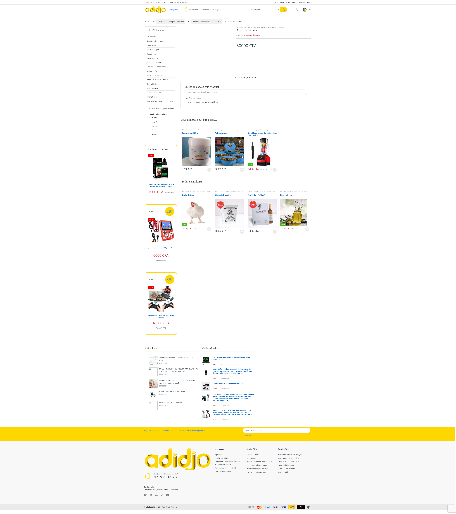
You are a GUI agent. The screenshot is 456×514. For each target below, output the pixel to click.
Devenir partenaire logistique (258, 469)
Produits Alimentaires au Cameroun (207, 21)
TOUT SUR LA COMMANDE (288, 461)
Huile (282, 192)
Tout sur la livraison (286, 465)
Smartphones (152, 97)
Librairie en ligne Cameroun (158, 67)
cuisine (246, 27)
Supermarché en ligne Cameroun (171, 21)
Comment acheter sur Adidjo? (290, 454)
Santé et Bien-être (194, 130)
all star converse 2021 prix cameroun (173, 391)
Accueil (147, 21)
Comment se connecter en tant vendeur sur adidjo (176, 359)
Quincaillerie (152, 84)
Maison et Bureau (154, 71)
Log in (189, 102)
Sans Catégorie (220, 130)
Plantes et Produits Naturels (158, 80)
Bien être (185, 130)
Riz (153, 130)
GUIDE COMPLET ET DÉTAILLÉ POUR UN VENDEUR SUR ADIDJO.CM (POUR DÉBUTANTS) (178, 370)
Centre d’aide (283, 472)
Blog (274, 2)
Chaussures (151, 45)
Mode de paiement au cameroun (259, 461)
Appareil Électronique (262, 130)
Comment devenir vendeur (288, 458)
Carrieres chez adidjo (223, 471)
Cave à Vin (223, 192)
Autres (217, 192)
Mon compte (251, 458)
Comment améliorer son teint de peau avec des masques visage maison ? (177, 381)
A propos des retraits (286, 469)
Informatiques (152, 58)
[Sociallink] (145, 495)
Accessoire (240, 27)
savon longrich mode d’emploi (171, 403)
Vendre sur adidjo (305, 2)
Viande (208, 192)
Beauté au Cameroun (155, 41)
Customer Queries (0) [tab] (245, 77)
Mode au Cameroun (154, 75)
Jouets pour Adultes (154, 62)
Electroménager (254, 27)
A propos (218, 454)
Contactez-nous (253, 454)
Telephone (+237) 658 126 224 (155, 2)
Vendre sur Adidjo (222, 458)
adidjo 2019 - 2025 (153, 507)
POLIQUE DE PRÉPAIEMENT (257, 472)
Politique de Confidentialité (225, 468)
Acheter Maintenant (206, 170)
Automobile (151, 37)
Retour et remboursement (257, 465)
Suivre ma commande (287, 2)
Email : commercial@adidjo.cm (179, 2)
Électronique (152, 54)
